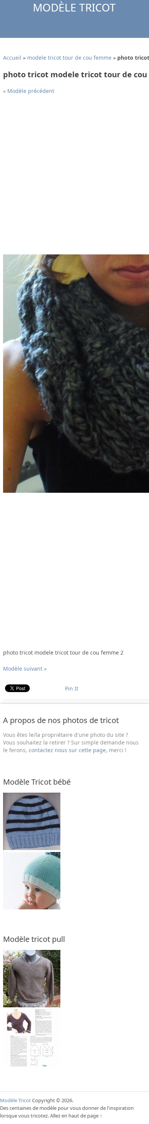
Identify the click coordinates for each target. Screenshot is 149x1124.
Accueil (12, 57)
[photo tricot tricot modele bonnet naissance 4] (31, 907)
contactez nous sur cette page (67, 750)
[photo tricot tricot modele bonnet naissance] (31, 848)
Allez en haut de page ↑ (76, 1115)
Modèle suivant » (25, 668)
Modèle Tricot (74, 7)
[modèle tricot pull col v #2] (31, 1064)
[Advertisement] (74, 177)
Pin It (71, 688)
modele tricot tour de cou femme (69, 57)
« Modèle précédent (28, 90)
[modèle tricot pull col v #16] (31, 1005)
